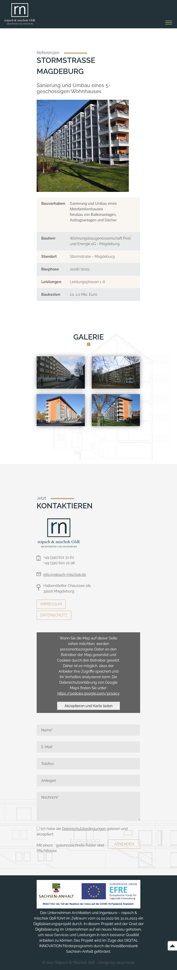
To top (172, 945)
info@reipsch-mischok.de (64, 574)
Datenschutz (54, 615)
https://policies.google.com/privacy (88, 693)
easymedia (125, 962)
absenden (124, 844)
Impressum (51, 604)
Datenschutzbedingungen (84, 828)
